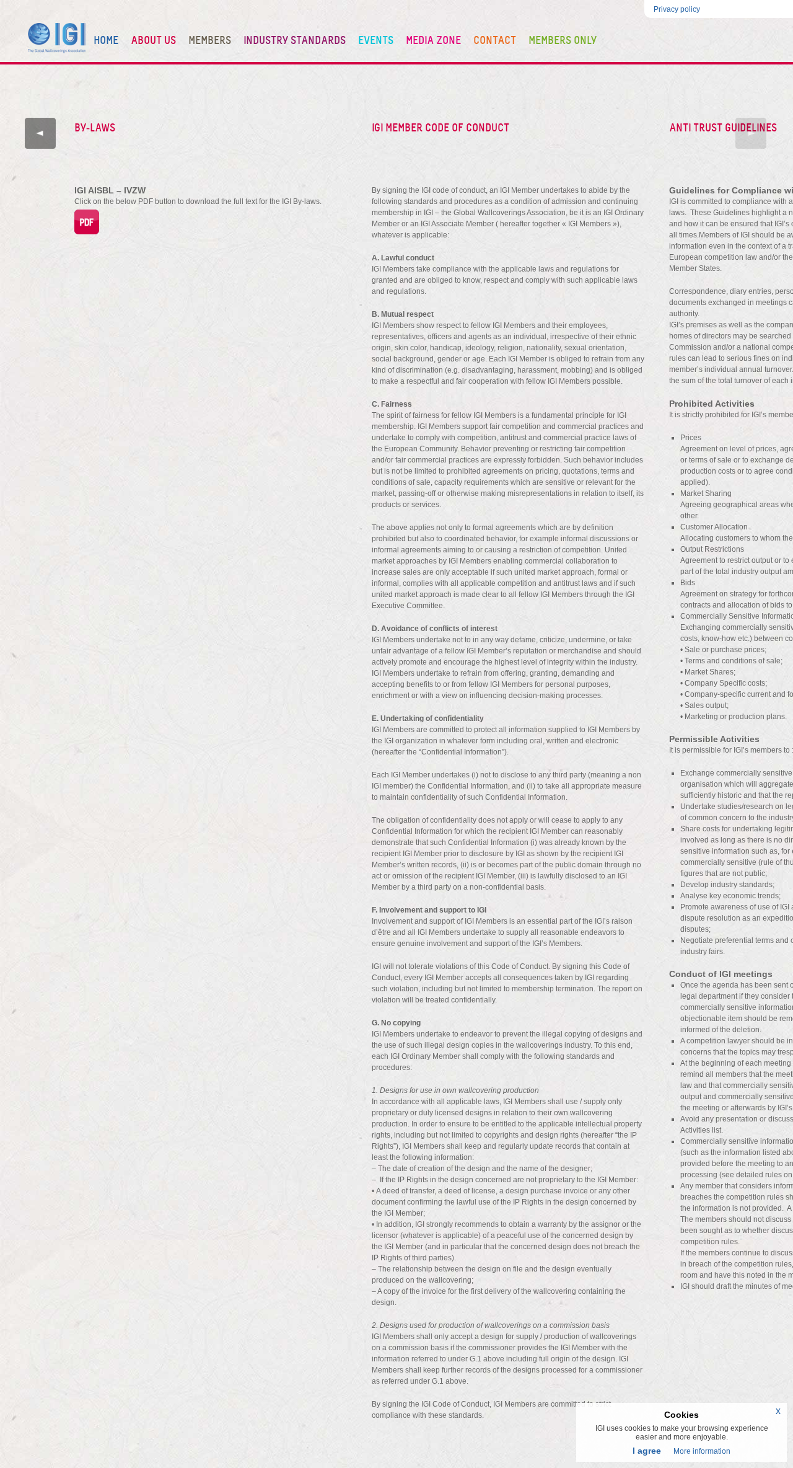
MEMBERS (209, 40)
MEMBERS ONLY (562, 40)
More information (701, 1451)
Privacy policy (677, 9)
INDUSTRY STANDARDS (294, 40)
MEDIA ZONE (433, 40)
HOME (106, 40)
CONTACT (494, 40)
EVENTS (375, 40)
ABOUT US (153, 40)
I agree (647, 1451)
